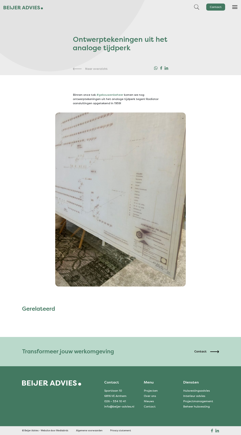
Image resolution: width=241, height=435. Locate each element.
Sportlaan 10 (113, 390)
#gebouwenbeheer (110, 94)
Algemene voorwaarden (89, 430)
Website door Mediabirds (54, 430)
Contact (216, 7)
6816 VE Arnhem (115, 396)
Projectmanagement (198, 401)
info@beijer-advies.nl (119, 406)
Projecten (151, 390)
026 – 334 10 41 (115, 401)
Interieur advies (194, 396)
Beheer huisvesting (196, 406)
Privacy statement (120, 430)
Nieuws (149, 401)
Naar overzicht (96, 69)
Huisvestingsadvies (196, 390)
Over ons (150, 396)
